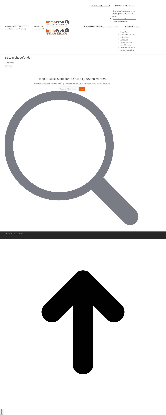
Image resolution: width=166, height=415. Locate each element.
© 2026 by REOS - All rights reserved (14, 233)
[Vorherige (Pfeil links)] (1, 412)
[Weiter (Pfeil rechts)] (2, 412)
